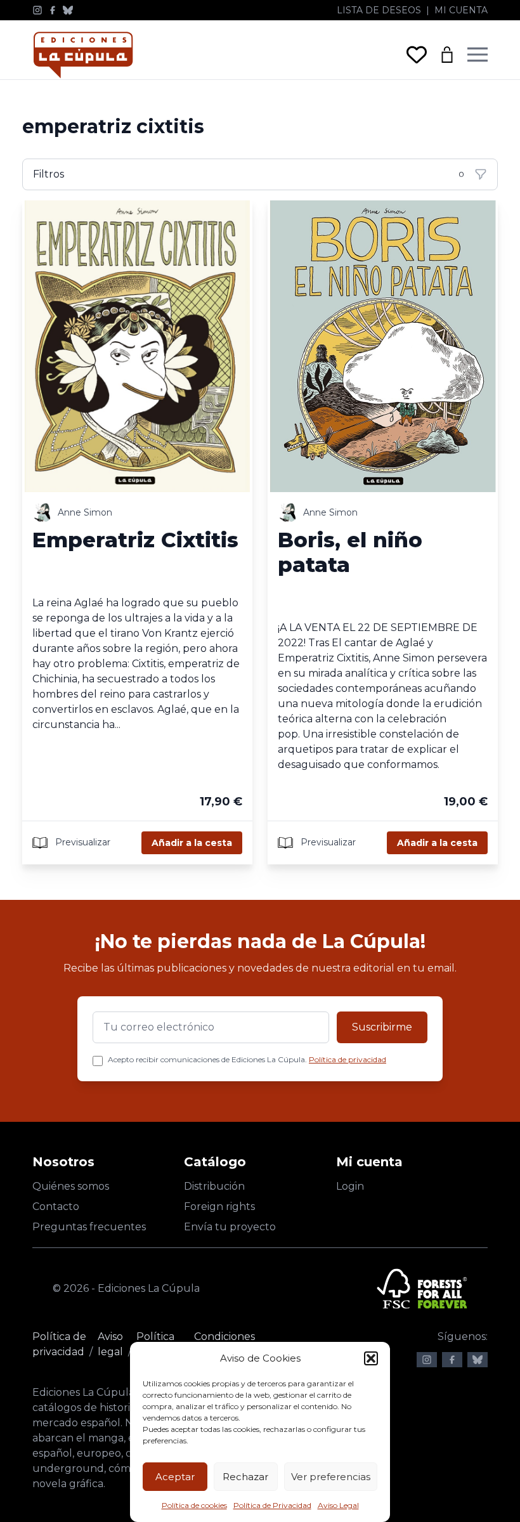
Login (350, 1186)
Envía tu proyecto (230, 1227)
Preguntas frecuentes (89, 1227)
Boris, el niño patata (350, 552)
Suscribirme (382, 1027)
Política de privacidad (347, 1059)
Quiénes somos (70, 1186)
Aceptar (175, 1477)
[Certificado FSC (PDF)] (422, 1288)
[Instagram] (37, 10)
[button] (371, 1358)
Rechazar (245, 1477)
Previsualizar (81, 842)
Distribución (214, 1186)
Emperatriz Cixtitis (135, 539)
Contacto (55, 1206)
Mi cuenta (461, 10)
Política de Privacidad (272, 1505)
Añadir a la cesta (192, 843)
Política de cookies (194, 1505)
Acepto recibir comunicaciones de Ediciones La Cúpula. (247, 1059)
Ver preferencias (330, 1477)
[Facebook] (53, 10)
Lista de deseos (379, 10)
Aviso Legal (338, 1505)
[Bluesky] (68, 10)
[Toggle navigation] (477, 54)
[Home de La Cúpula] (83, 54)
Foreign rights (219, 1206)
